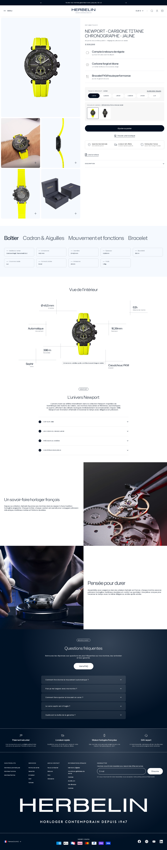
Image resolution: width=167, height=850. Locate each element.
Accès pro (71, 781)
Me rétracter (72, 784)
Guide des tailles (154, 91)
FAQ (48, 775)
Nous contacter (52, 768)
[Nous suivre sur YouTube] (154, 841)
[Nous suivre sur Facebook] (139, 841)
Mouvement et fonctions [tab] (96, 238)
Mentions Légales (74, 768)
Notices (31, 782)
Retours (50, 771)
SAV (29, 779)
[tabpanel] (83, 257)
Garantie (31, 771)
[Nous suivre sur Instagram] (146, 841)
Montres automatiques (12, 768)
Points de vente (33, 768)
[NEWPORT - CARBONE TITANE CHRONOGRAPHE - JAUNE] (93, 113)
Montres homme (10, 771)
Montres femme (9, 775)
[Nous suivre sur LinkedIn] (161, 841)
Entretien (31, 775)
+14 (154, 96)
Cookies (70, 777)
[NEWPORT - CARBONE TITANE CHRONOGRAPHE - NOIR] (105, 113)
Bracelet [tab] (137, 238)
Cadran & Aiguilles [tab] (43, 238)
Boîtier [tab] (11, 238)
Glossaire (50, 779)
